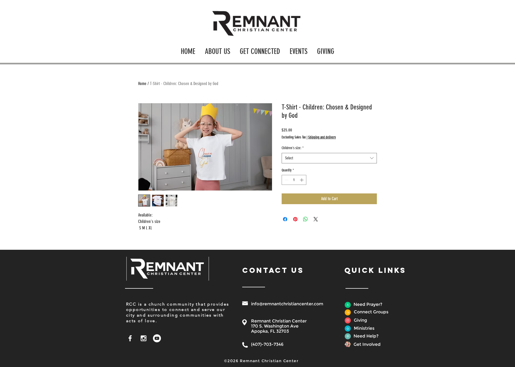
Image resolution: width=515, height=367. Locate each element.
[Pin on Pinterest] (295, 219)
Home (142, 83)
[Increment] (302, 180)
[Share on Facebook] (285, 219)
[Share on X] (315, 219)
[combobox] (329, 158)
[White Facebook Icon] (130, 338)
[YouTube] (157, 338)
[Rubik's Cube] (347, 344)
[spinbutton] (294, 180)
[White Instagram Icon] (143, 338)
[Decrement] (285, 180)
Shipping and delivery (322, 137)
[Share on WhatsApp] (305, 219)
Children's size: (293, 148)
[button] (217, 49)
